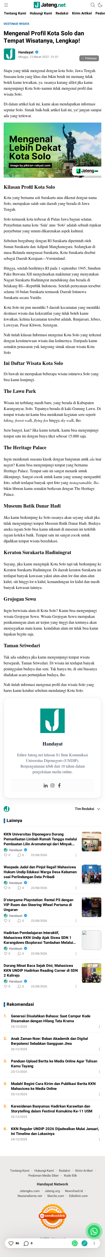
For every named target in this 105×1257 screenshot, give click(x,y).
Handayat (25, 52)
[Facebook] (59, 785)
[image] (91, 841)
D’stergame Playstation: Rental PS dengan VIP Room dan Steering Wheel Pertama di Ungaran (38, 904)
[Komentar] (26, 1243)
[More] (76, 855)
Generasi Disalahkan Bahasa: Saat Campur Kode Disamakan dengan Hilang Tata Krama (50, 1018)
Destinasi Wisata (16, 24)
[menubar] (6, 5)
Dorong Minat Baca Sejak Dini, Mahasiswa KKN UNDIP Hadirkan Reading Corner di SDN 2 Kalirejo (41, 970)
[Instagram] (52, 785)
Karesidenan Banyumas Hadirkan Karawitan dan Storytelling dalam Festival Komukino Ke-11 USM (51, 1109)
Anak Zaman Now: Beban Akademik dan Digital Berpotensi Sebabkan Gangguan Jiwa (49, 1041)
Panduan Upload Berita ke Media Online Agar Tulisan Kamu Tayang (54, 1064)
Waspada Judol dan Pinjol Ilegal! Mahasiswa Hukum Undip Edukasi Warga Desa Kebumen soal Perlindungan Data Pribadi (40, 872)
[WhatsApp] (75, 1243)
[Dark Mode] (100, 5)
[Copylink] (84, 1243)
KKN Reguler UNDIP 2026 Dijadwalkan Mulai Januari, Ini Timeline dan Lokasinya (55, 1131)
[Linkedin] (45, 785)
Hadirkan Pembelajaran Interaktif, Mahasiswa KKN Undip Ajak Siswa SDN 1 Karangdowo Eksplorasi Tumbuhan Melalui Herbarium (38, 937)
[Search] (92, 5)
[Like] (11, 1243)
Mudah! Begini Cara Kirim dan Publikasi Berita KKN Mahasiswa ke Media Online (53, 1086)
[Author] (9, 54)
